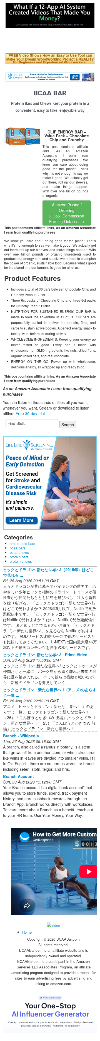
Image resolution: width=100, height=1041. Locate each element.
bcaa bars (18, 548)
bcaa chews (19, 552)
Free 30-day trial (30, 413)
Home (27, 932)
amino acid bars (22, 543)
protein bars (19, 556)
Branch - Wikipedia (21, 735)
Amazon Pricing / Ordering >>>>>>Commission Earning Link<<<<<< (66, 213)
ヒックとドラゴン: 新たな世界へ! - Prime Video (45, 654)
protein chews (21, 561)
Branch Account (18, 776)
